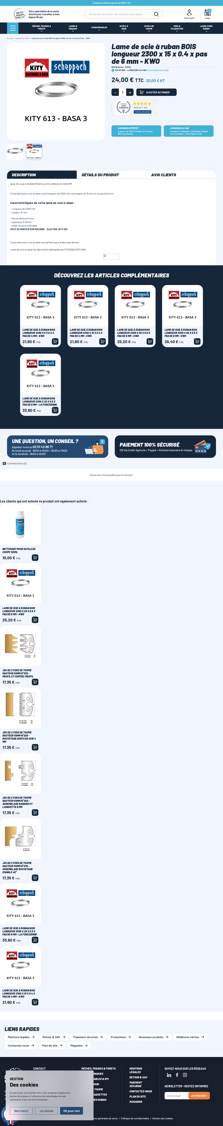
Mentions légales (19, 1037)
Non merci (21, 1111)
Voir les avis (142, 112)
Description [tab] (24, 174)
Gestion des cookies (162, 1118)
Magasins (77, 1045)
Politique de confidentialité (135, 1118)
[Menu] (12, 28)
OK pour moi (71, 1111)
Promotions (118, 1037)
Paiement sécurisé (85, 1037)
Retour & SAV (51, 1037)
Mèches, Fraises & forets (98, 1068)
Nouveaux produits (151, 1037)
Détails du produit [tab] (100, 174)
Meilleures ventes (187, 1037)
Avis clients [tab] (163, 174)
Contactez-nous (18, 1045)
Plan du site (49, 1045)
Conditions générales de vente (102, 1118)
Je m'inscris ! (199, 1095)
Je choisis (46, 1111)
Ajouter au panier (158, 92)
